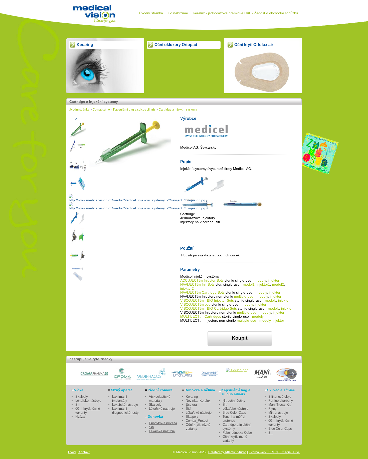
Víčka (78, 390)
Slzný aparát (121, 390)
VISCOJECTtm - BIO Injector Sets (207, 300)
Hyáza (80, 416)
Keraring (192, 396)
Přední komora (160, 390)
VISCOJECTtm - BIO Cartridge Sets (208, 308)
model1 (249, 284)
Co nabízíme (178, 13)
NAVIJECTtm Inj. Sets (197, 284)
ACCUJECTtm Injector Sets (202, 280)
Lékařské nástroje (88, 400)
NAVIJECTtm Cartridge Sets (202, 292)
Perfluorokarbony (280, 400)
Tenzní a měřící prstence (234, 418)
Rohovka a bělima (200, 390)
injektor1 (263, 284)
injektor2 (187, 288)
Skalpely (81, 396)
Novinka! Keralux (198, 400)
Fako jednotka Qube (237, 432)
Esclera (191, 404)
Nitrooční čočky (234, 400)
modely (260, 280)
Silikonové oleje (279, 396)
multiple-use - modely (251, 296)
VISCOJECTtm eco (195, 304)
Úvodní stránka (151, 13)
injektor (273, 280)
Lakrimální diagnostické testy (125, 410)
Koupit (240, 338)
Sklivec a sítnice (281, 390)
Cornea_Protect (197, 420)
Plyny (272, 408)
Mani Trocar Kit (279, 404)
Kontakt (84, 452)
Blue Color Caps (234, 412)
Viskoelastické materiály (159, 398)
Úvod (72, 452)
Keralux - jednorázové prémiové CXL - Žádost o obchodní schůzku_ (246, 13)
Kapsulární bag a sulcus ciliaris (134, 109)
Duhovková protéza (163, 423)
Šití (77, 404)
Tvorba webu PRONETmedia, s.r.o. (274, 452)
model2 (278, 284)
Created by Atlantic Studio (227, 452)
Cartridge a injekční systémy (178, 109)
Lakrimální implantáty (119, 398)
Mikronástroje (278, 412)
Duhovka (155, 416)
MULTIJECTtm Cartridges (200, 316)
